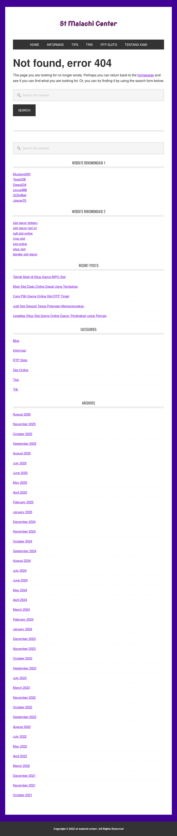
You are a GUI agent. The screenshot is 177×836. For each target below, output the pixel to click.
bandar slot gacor (25, 254)
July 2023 (20, 677)
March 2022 (21, 765)
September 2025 (24, 443)
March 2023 (21, 687)
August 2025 (22, 453)
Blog (16, 340)
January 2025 (22, 512)
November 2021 (24, 785)
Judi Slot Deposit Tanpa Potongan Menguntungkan (48, 306)
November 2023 (24, 648)
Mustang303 (21, 174)
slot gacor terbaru (25, 222)
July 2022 (20, 736)
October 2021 (22, 795)
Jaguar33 (19, 200)
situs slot (19, 249)
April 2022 (20, 756)
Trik (15, 389)
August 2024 (22, 560)
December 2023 (24, 638)
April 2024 (20, 599)
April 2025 (20, 492)
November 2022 (24, 697)
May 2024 (20, 590)
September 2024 (24, 551)
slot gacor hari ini (25, 228)
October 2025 (22, 433)
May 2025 (20, 482)
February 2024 (23, 619)
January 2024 (22, 629)
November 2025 (24, 424)
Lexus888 (20, 189)
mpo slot (19, 238)
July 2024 (20, 570)
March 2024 (21, 609)
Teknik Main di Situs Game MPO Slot (39, 276)
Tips (16, 379)
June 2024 (20, 580)
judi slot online (23, 233)
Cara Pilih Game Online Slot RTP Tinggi (41, 296)
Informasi (19, 350)
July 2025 (20, 463)
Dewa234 (19, 184)
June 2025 (20, 472)
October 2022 (22, 707)
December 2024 (24, 521)
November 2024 (24, 531)
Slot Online (20, 370)
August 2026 (22, 414)
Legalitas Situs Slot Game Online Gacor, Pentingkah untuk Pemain (60, 315)
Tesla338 (19, 179)
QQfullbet (19, 195)
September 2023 (24, 668)
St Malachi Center (88, 23)
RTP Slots (20, 360)
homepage (145, 75)
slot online (20, 243)
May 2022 (20, 746)
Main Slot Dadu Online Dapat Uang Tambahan (45, 286)
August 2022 (22, 726)
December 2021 (24, 775)
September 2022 (24, 716)
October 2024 (22, 541)
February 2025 (23, 502)
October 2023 (22, 658)
